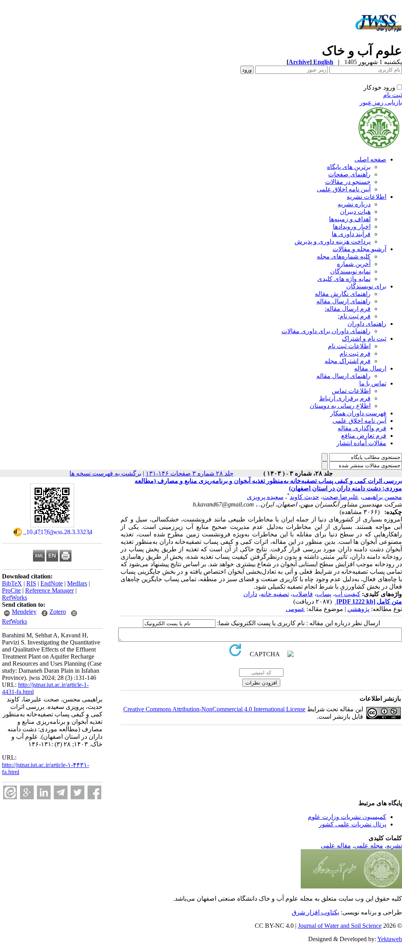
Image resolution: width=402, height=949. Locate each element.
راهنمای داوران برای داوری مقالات (326, 331)
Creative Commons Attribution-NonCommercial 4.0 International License (214, 709)
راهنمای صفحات (349, 174)
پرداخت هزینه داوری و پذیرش (332, 241)
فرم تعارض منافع (363, 435)
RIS (31, 583)
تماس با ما (372, 383)
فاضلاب (302, 594)
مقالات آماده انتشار (361, 443)
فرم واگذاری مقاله (362, 428)
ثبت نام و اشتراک (364, 338)
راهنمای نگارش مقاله (343, 293)
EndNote (51, 583)
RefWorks (14, 597)
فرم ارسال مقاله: (348, 308)
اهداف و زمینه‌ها (350, 219)
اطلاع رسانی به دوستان (340, 405)
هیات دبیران (355, 211)
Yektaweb (389, 939)
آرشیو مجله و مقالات (359, 249)
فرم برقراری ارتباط (345, 398)
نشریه (394, 845)
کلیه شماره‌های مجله (344, 256)
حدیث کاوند (304, 497)
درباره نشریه (354, 204)
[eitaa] (10, 792)
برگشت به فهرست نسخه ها (105, 473)
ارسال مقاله (370, 368)
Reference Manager (49, 590)
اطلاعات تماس (351, 390)
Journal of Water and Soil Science (340, 925)
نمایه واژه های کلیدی (344, 278)
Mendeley (24, 611)
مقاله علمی (336, 845)
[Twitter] (77, 792)
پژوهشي (358, 609)
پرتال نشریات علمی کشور (352, 824)
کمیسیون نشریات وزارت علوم (347, 816)
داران (250, 594)
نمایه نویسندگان (350, 271)
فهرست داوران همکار (358, 413)
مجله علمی (368, 845)
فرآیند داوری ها (351, 234)
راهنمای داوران (366, 323)
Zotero (57, 611)
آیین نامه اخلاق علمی (344, 189)
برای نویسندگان (366, 286)
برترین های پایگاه (349, 166)
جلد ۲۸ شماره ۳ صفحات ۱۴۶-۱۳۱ (190, 473)
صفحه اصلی (370, 159)
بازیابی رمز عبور (381, 102)
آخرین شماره (354, 264)
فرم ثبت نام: (354, 316)
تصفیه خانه (275, 594)
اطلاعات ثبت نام (349, 346)
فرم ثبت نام (355, 353)
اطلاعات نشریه (366, 196)
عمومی (295, 609)
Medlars (77, 583)
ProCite (11, 590)
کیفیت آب (347, 594)
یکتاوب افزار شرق (315, 912)
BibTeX (12, 583)
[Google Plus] (27, 792)
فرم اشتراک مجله (348, 361)
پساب (323, 594)
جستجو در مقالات (348, 181)
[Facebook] (94, 792)
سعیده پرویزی (265, 497)
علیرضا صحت (341, 497)
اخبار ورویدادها (352, 226)
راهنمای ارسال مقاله (343, 301)
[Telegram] (61, 792)
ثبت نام (392, 95)
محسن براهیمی (382, 497)
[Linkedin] (44, 792)
